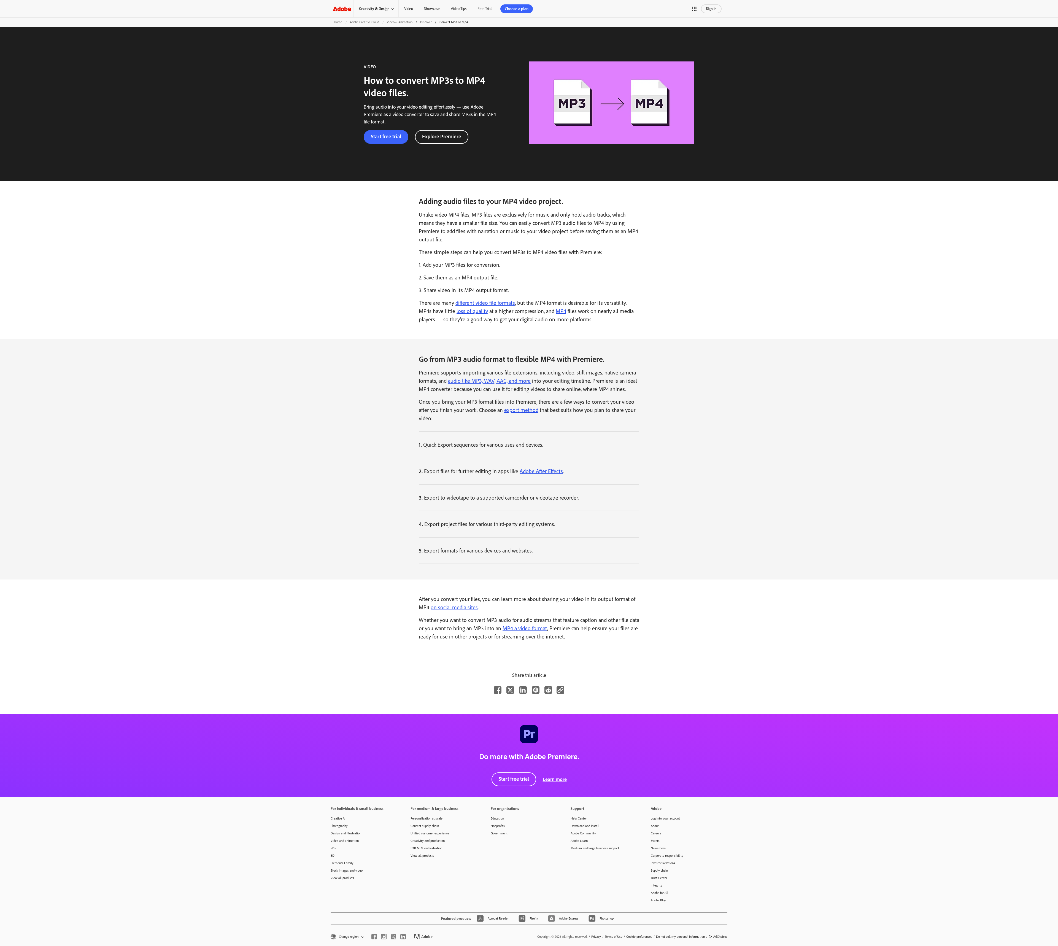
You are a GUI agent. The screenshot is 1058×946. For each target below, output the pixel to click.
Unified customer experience (430, 833)
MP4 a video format (525, 628)
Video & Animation (399, 22)
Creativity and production (428, 841)
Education (497, 818)
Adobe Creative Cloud (364, 22)
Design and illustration (346, 833)
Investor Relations (663, 863)
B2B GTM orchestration (426, 848)
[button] (694, 8)
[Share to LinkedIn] (523, 690)
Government (499, 833)
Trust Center (659, 878)
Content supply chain (425, 826)
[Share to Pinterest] (535, 690)
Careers (656, 833)
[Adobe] (342, 8)
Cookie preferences (639, 937)
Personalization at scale (426, 818)
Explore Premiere (441, 136)
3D (332, 856)
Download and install (585, 826)
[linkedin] (403, 936)
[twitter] (393, 936)
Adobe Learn (579, 841)
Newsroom (658, 848)
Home (338, 22)
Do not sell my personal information (680, 937)
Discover (426, 22)
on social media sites (454, 607)
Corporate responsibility (667, 856)
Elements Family (342, 863)
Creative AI (338, 818)
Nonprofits (498, 826)
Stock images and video (347, 870)
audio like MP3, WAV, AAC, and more (489, 381)
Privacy (596, 937)
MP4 (561, 311)
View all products (342, 878)
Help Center (579, 818)
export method (521, 410)
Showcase (432, 8)
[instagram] (384, 936)
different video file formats (485, 303)
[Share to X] (510, 690)
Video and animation (345, 841)
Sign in (711, 8)
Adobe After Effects (541, 471)
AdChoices (720, 937)
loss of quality (472, 311)
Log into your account (665, 818)
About (655, 826)
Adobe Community (583, 833)
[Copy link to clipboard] (560, 690)
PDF (333, 848)
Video (408, 8)
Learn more (555, 779)
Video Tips (458, 8)
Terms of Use (613, 937)
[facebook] (374, 936)
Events (655, 841)
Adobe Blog (658, 900)
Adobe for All (659, 893)
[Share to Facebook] (497, 690)
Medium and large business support (595, 848)
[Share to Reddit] (548, 690)
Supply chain (659, 870)
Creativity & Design (374, 8)
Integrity (656, 885)
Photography (339, 826)
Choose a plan (516, 8)
